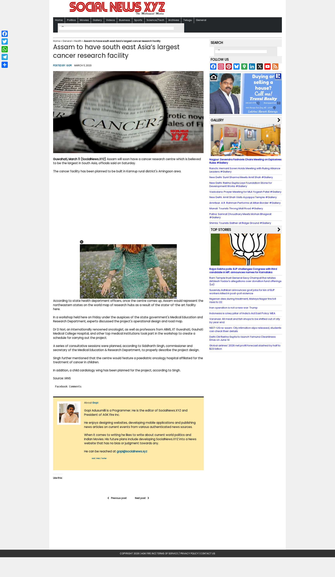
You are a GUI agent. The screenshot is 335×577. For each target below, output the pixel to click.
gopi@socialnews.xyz (132, 451)
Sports (138, 20)
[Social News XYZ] (117, 14)
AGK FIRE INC (148, 553)
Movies (84, 20)
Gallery (97, 20)
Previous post (119, 498)
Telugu (187, 20)
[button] (81, 242)
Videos (110, 20)
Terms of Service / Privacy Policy (177, 553)
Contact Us (207, 553)
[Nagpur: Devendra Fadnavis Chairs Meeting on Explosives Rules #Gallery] (246, 154)
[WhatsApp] (5, 49)
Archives (173, 20)
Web (98, 458)
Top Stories (221, 229)
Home (59, 20)
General (201, 20)
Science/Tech (155, 20)
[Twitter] (5, 41)
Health (78, 41)
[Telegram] (5, 57)
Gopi (69, 65)
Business (124, 20)
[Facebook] (5, 34)
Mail (93, 458)
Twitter (104, 458)
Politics (71, 20)
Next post (140, 498)
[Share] (5, 65)
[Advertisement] (217, 9)
